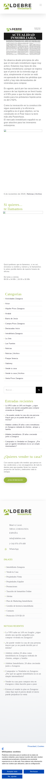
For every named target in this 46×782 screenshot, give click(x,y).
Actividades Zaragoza (14, 299)
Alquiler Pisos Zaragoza (15, 309)
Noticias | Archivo (34, 194)
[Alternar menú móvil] (40, 5)
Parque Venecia (11, 358)
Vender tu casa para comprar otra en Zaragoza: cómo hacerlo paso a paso (21, 682)
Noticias (8, 348)
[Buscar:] (20, 390)
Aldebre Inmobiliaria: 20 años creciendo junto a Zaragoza (22, 664)
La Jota (8, 338)
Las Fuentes (10, 343)
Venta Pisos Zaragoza (14, 378)
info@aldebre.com (17, 538)
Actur (7, 304)
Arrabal (8, 314)
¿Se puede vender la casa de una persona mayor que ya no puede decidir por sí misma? (22, 417)
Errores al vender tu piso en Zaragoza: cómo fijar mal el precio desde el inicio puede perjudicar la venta (22, 692)
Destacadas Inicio (12, 328)
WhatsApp (14, 549)
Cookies (41, 746)
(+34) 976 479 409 (17, 543)
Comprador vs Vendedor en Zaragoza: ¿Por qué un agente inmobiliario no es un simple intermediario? (22, 444)
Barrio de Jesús (11, 319)
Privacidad (32, 746)
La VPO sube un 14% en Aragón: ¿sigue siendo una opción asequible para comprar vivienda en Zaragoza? (22, 408)
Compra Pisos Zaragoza (15, 324)
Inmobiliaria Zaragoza (14, 333)
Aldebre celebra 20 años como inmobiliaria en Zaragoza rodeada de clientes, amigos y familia (22, 427)
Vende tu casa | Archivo (14, 373)
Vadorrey (8, 363)
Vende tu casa (11, 368)
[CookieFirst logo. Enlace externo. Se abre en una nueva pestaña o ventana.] (3, 749)
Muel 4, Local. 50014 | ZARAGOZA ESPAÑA (18, 529)
